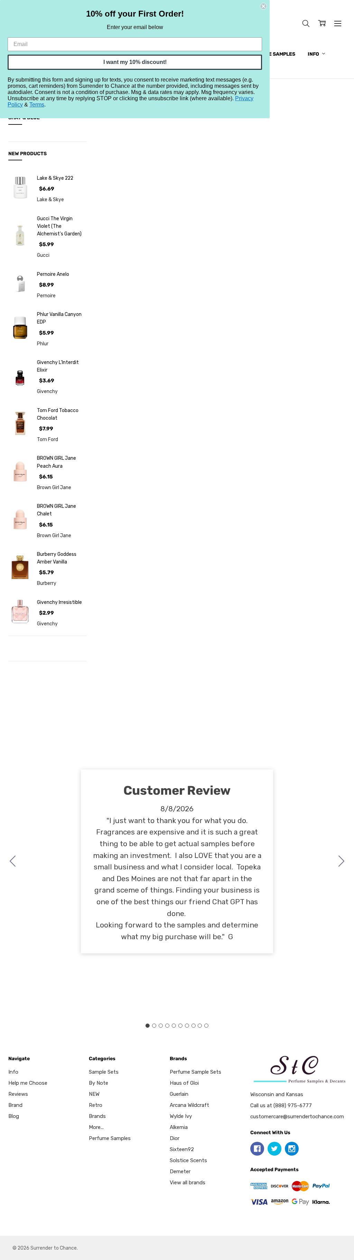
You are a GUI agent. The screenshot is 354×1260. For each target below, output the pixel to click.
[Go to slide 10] (13, 861)
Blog (13, 1116)
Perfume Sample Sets (195, 1072)
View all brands (187, 1182)
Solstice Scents (188, 1160)
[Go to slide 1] (148, 1026)
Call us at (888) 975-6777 (281, 1105)
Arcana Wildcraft (189, 1105)
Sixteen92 (182, 1149)
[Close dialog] (263, 6)
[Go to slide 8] (193, 1026)
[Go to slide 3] (161, 1026)
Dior (174, 1138)
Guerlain (179, 1094)
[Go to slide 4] (167, 1026)
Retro (95, 1105)
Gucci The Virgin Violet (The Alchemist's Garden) (59, 226)
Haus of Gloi (184, 1083)
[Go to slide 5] (174, 1026)
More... (96, 1127)
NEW (94, 1094)
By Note (98, 1083)
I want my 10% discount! (135, 62)
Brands (97, 1116)
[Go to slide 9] (200, 1026)
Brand (15, 1105)
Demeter (180, 1171)
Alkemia (179, 1127)
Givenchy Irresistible (59, 602)
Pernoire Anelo (53, 274)
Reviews (18, 1094)
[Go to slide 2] (342, 861)
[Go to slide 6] (180, 1026)
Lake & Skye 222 (55, 178)
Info (314, 54)
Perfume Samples (272, 54)
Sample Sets (104, 1072)
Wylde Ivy (181, 1116)
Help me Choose (27, 1083)
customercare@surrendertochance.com (297, 1116)
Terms (36, 105)
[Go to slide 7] (187, 1026)
